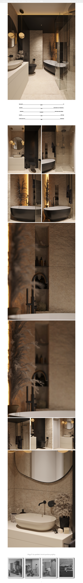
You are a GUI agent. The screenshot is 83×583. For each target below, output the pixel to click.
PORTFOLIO (24, 1)
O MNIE (11, 1)
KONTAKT (28, 1)
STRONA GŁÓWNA (5, 1)
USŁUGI (15, 1)
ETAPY (19, 1)
